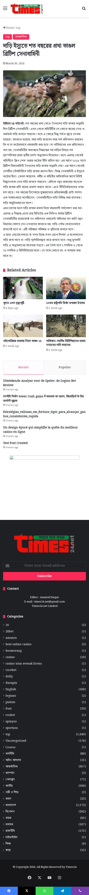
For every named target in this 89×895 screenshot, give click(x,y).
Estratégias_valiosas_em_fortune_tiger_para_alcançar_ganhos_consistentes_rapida (44, 414)
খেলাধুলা (10, 779)
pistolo (10, 702)
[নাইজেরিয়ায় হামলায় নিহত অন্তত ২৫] (23, 326)
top (18, 28)
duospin (11, 683)
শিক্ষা (8, 844)
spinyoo (11, 721)
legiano (11, 696)
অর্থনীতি (10, 754)
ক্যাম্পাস (10, 773)
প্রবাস (8, 799)
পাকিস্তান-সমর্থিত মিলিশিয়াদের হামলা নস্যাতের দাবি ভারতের (65, 343)
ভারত (8, 818)
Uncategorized (16, 741)
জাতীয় (9, 786)
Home (10, 28)
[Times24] (26, 8)
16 (7, 625)
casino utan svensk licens (24, 664)
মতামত (9, 824)
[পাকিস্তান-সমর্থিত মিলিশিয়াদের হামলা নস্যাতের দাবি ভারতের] (66, 326)
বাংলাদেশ (11, 805)
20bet (9, 631)
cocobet (11, 670)
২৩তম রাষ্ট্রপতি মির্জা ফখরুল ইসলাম (65, 303)
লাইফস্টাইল (11, 837)
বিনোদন (10, 812)
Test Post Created (15, 443)
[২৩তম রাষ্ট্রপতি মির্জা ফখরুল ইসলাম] (66, 288)
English (11, 689)
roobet (10, 715)
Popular (65, 367)
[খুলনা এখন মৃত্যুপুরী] (23, 288)
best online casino (18, 644)
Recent (23, 367)
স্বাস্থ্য (8, 850)
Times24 (71, 867)
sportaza (12, 728)
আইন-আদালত (13, 760)
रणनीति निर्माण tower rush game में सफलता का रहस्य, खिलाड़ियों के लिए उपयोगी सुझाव (43, 398)
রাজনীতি (10, 831)
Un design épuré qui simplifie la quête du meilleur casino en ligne (40, 429)
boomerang (14, 651)
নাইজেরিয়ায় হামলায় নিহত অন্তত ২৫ (22, 341)
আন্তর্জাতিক (21, 37)
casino (10, 657)
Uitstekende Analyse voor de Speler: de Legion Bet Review (39, 383)
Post (9, 709)
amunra (11, 638)
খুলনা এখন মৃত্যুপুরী (13, 303)
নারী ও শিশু (12, 792)
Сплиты (10, 747)
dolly (9, 676)
